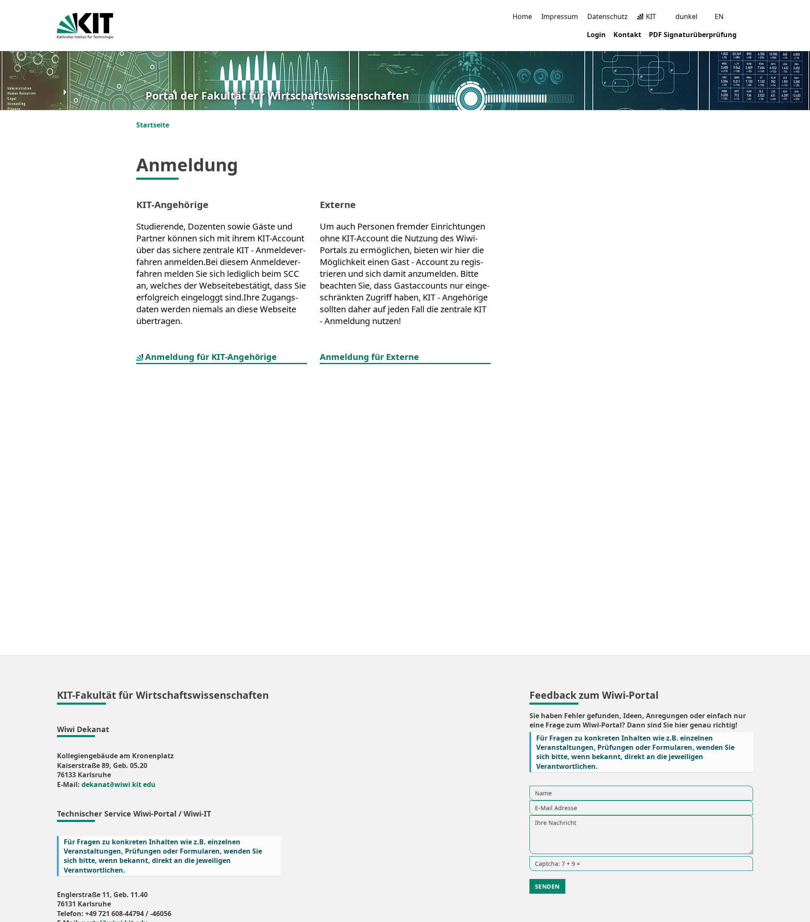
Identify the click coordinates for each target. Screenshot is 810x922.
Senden (547, 886)
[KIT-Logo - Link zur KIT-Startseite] (85, 26)
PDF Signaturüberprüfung (693, 34)
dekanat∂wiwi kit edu (118, 784)
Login (596, 34)
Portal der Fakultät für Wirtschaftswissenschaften (277, 95)
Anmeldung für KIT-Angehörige (210, 356)
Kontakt (627, 34)
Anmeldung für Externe (369, 356)
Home (522, 16)
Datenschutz (607, 16)
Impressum (559, 16)
